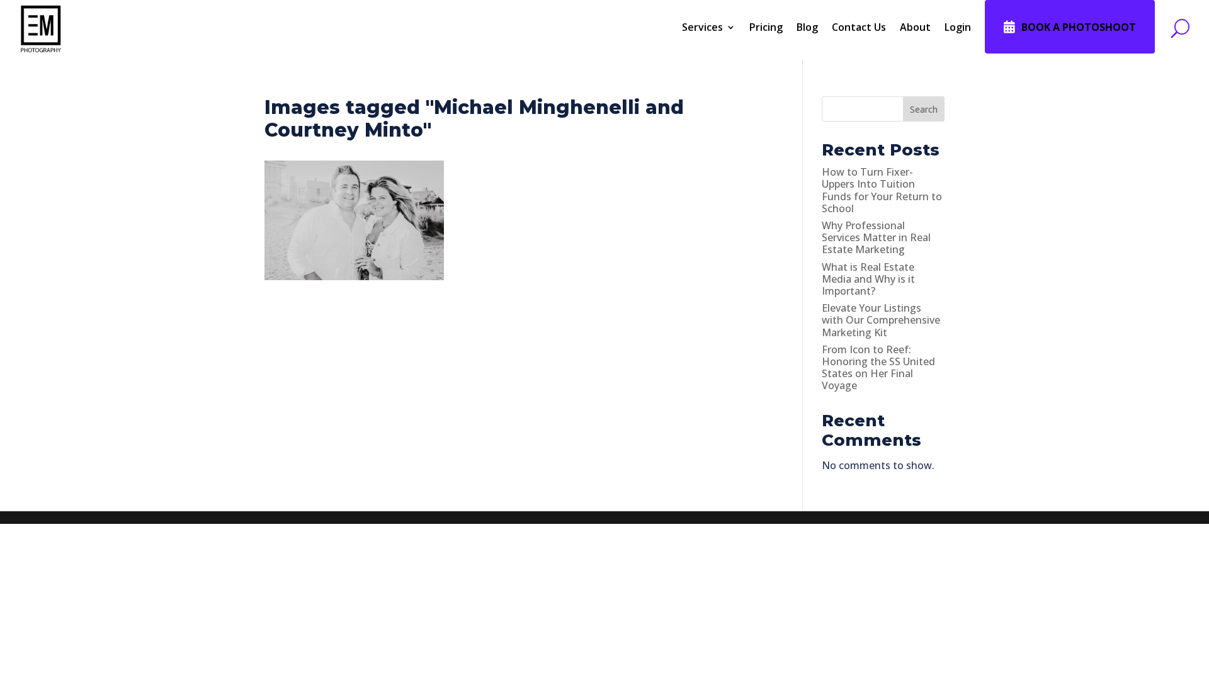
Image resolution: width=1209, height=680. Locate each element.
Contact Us (859, 27)
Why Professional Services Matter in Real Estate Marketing (876, 237)
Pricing (766, 27)
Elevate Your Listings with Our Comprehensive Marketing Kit (881, 320)
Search (924, 109)
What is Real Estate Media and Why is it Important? (868, 279)
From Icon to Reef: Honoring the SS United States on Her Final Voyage (878, 368)
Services (702, 27)
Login (958, 27)
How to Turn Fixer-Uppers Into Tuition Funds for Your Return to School (882, 190)
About (915, 27)
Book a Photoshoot (1078, 27)
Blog (807, 27)
